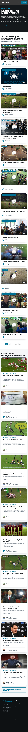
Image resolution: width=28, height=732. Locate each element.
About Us (5, 717)
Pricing (4, 719)
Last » (20, 344)
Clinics (16, 706)
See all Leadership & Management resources (12, 690)
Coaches (17, 708)
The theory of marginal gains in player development (14, 473)
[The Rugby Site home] (5, 2)
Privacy (2, 730)
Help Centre (17, 720)
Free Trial (24, 2)
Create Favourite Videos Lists (11, 409)
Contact (4, 722)
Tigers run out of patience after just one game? (13, 673)
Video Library (17, 703)
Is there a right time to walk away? (13, 640)
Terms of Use (7, 730)
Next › (16, 344)
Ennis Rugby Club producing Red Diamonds (12, 540)
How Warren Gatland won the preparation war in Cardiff (11, 607)
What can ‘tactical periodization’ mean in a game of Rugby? (12, 507)
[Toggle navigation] (18, 2)
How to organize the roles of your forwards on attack (12, 440)
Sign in (16, 719)
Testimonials (5, 720)
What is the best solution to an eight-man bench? (13, 376)
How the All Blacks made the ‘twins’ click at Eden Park (13, 574)
